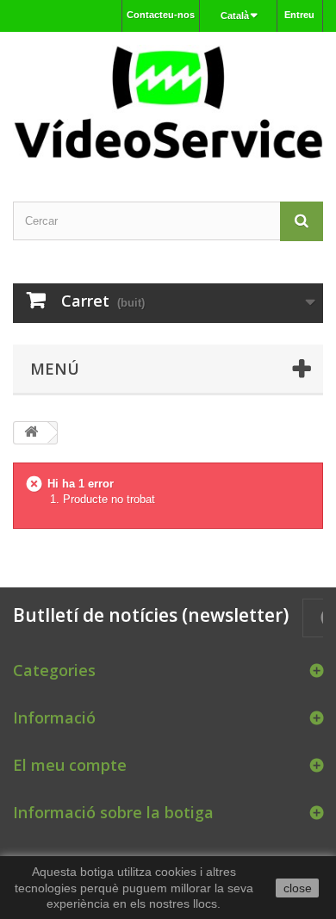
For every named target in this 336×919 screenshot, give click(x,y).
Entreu (299, 14)
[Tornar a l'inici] (31, 433)
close (297, 888)
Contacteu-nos (161, 14)
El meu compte (70, 764)
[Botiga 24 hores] (168, 101)
